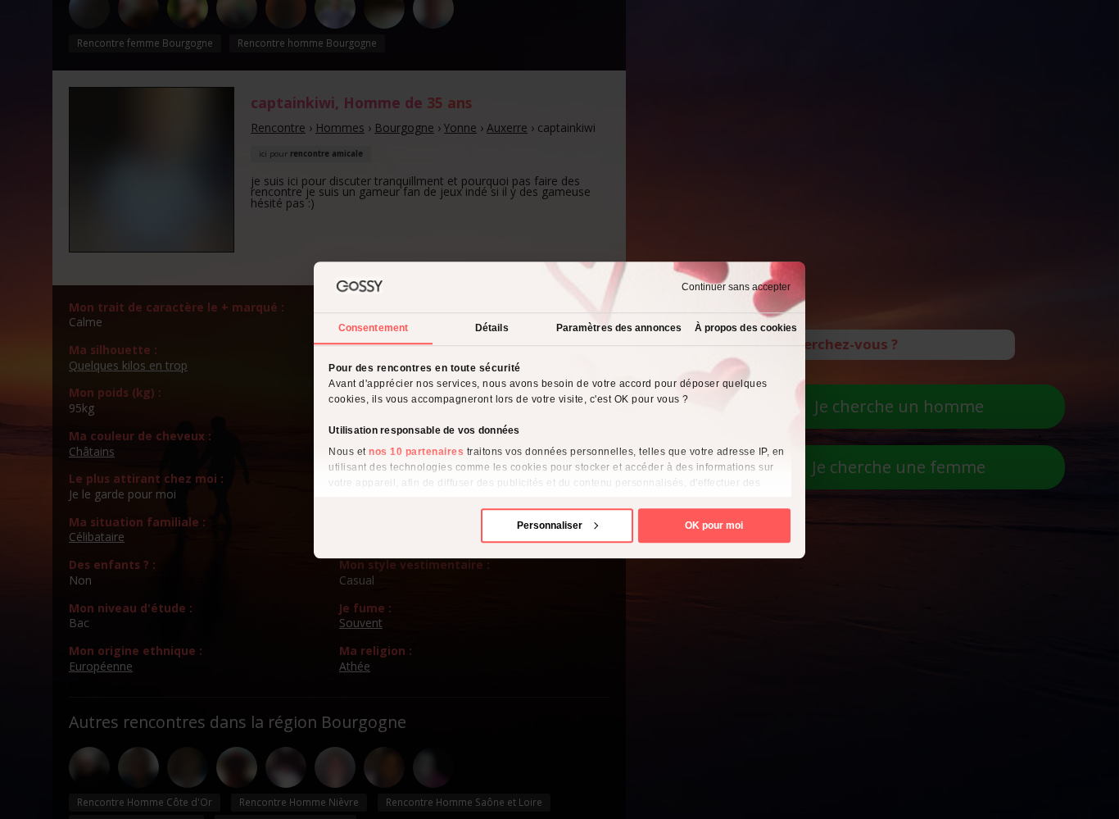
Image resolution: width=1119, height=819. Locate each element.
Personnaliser (549, 524)
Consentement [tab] (373, 327)
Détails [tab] (492, 327)
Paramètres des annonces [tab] (619, 327)
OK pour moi (714, 524)
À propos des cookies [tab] (746, 327)
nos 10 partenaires (416, 451)
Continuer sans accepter (736, 287)
